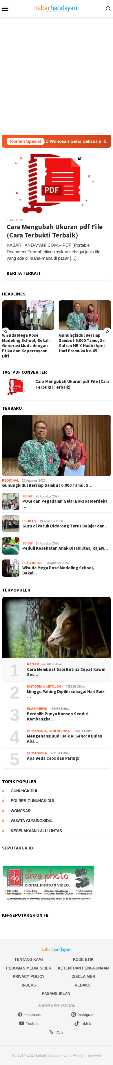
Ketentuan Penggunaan (83, 968)
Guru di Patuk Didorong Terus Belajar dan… (65, 526)
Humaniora (37, 731)
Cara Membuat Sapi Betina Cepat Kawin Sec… (66, 672)
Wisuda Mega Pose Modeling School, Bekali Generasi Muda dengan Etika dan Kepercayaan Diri (26, 346)
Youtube (32, 1023)
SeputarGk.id (17, 848)
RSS (59, 1032)
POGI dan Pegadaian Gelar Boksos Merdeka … (64, 504)
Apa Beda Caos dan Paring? (53, 758)
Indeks (29, 985)
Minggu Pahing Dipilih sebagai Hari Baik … (66, 694)
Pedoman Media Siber (28, 968)
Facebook (32, 1014)
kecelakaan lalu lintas (36, 831)
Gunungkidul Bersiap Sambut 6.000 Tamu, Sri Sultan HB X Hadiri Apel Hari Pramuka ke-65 (82, 343)
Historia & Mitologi (45, 686)
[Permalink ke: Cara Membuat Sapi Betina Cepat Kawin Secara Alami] (56, 627)
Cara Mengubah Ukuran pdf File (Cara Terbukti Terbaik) (55, 231)
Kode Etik (83, 959)
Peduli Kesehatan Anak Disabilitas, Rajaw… (65, 548)
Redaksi (83, 985)
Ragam (33, 664)
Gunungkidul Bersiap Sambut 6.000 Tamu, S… (47, 485)
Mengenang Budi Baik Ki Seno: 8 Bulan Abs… (64, 738)
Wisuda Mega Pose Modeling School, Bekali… (58, 570)
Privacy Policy (29, 976)
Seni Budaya (59, 731)
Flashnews (32, 563)
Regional (10, 480)
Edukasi (29, 521)
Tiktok (86, 1023)
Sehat (27, 496)
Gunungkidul (24, 791)
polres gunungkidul (33, 801)
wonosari (21, 811)
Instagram (86, 1014)
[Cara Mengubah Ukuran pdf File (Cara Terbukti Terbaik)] (56, 183)
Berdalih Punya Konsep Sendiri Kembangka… (57, 716)
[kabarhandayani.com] (57, 7)
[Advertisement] (56, 76)
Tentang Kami (28, 959)
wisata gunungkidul (32, 821)
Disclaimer (83, 976)
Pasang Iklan (56, 993)
